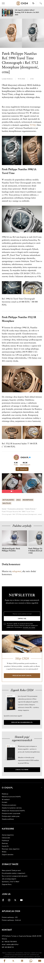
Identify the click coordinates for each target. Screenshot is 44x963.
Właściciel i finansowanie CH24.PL (13, 810)
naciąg (33, 355)
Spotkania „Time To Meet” (11, 881)
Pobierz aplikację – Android (11, 920)
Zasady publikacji (8, 819)
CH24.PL (22, 3)
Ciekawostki (6, 837)
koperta (5, 336)
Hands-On (5, 846)
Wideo (4, 851)
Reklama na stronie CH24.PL (11, 796)
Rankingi (5, 843)
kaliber (16, 273)
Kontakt (4, 802)
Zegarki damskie (7, 854)
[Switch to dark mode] (33, 3)
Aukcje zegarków (8, 835)
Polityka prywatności (9, 805)
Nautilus (7, 503)
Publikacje (5, 840)
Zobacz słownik (21, 769)
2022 (18, 500)
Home (4, 508)
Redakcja (5, 794)
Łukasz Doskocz (7, 78)
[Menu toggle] (3, 3)
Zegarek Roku (6, 884)
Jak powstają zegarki (9, 879)
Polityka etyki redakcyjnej (10, 816)
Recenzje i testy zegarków (10, 849)
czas (39, 267)
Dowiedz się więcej (29, 627)
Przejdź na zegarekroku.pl (22, 722)
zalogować (16, 571)
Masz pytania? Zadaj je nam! (11, 870)
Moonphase (28, 500)
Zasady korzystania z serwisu (12, 808)
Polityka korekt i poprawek (11, 813)
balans (34, 358)
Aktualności (8, 500)
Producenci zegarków (15, 508)
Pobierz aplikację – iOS (9, 917)
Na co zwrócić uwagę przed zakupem (14, 876)
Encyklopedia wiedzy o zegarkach (13, 873)
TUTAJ (33, 125)
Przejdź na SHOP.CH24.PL (22, 675)
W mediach (6, 799)
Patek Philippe (30, 508)
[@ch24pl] (16, 457)
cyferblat (20, 400)
